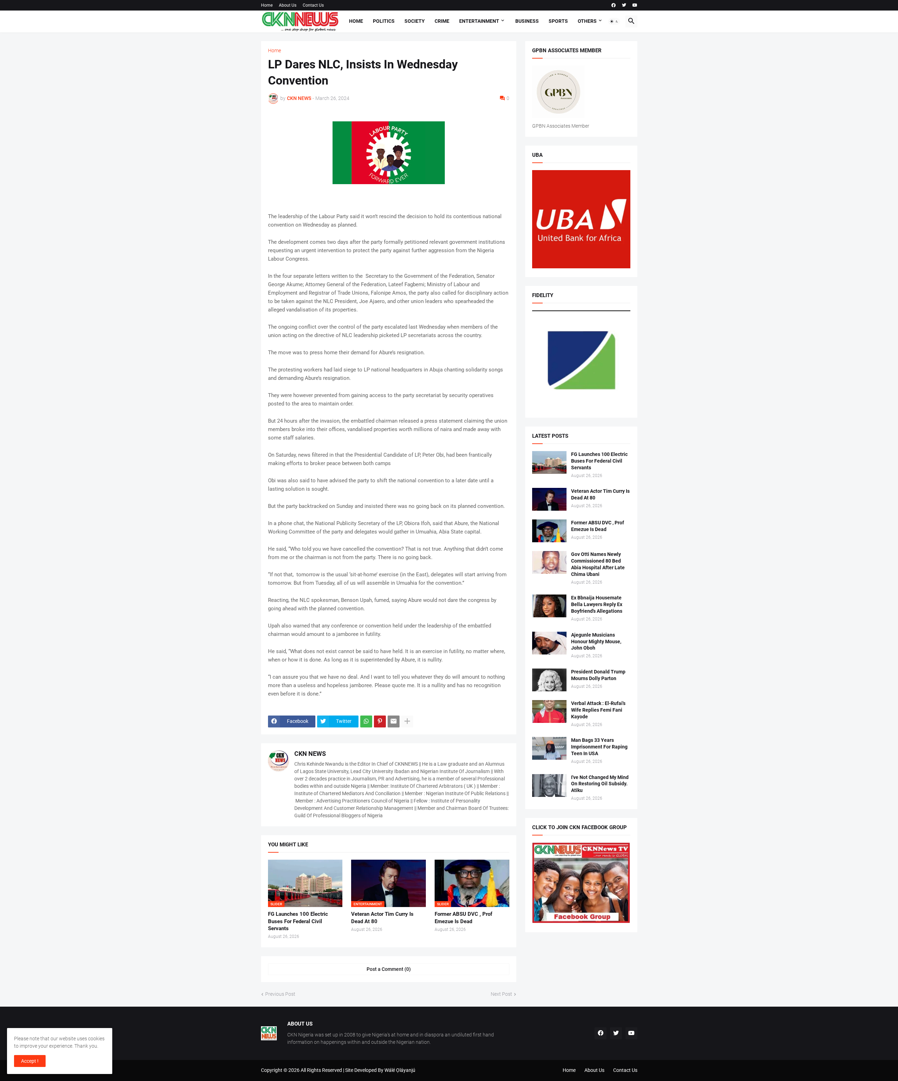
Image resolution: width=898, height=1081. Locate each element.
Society (414, 21)
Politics (384, 21)
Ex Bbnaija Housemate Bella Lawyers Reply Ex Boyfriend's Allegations (596, 604)
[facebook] (613, 5)
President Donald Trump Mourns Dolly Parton (598, 675)
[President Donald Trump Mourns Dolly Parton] (549, 680)
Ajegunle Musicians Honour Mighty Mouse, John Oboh (596, 641)
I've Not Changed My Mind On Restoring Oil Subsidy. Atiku (600, 783)
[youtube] (634, 5)
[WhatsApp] (366, 721)
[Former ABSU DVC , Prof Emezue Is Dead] (549, 530)
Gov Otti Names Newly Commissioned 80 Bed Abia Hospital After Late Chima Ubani (598, 564)
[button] (614, 21)
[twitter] (624, 5)
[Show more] (407, 721)
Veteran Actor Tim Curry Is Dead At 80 (382, 917)
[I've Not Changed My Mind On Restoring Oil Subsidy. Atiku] (549, 785)
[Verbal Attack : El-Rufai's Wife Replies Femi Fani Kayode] (549, 711)
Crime (442, 21)
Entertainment (479, 21)
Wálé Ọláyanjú (399, 1070)
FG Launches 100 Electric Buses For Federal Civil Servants (298, 921)
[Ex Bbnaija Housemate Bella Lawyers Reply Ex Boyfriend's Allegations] (549, 606)
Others (587, 21)
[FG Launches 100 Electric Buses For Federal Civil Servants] (549, 462)
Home (267, 5)
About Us (287, 5)
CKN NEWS (310, 753)
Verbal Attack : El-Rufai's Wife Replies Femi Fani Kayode (598, 709)
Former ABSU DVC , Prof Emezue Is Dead (463, 917)
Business (527, 21)
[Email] (394, 721)
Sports (558, 21)
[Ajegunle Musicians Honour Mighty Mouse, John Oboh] (549, 643)
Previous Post (280, 994)
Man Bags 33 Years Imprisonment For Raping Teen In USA (599, 746)
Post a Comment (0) (389, 969)
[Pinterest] (380, 721)
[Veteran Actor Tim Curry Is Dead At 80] (549, 499)
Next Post (501, 994)
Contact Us (313, 5)
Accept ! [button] (30, 1061)
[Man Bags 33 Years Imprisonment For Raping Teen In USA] (549, 748)
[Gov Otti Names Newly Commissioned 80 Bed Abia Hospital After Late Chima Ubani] (549, 562)
